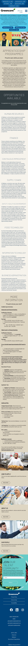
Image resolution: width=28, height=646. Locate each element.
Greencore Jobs (14, 30)
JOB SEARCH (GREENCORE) (14, 625)
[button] (25, 11)
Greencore (14, 635)
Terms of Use (14, 600)
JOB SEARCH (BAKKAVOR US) (14, 623)
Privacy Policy (14, 597)
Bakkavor (14, 637)
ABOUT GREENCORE (14, 616)
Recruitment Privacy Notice (14, 639)
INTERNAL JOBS (8, 3)
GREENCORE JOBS (19, 3)
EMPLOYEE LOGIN (20, 11)
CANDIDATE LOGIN (14, 6)
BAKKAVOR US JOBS (20, 1)
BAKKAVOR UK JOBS (8, 1)
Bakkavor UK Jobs (7, 27)
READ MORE (5, 482)
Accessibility (14, 603)
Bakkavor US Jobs (20, 27)
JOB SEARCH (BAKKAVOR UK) (14, 621)
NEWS (14, 618)
